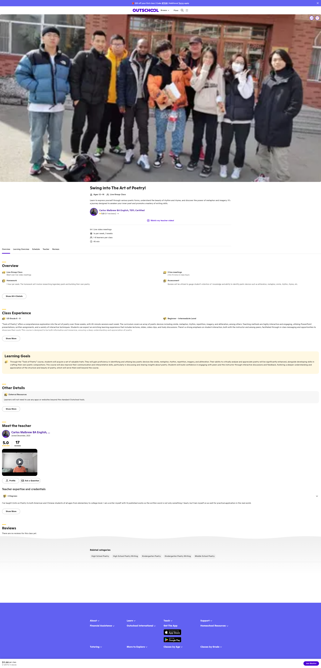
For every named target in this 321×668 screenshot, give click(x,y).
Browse (164, 10)
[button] (160, 496)
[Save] (317, 18)
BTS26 (165, 3)
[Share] (312, 18)
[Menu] (187, 10)
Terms (181, 3)
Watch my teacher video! (162, 220)
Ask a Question (32, 480)
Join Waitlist (311, 663)
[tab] (6, 249)
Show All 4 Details (14, 296)
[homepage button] (146, 10)
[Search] (182, 10)
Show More (11, 338)
